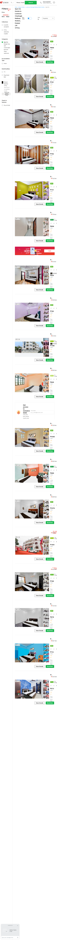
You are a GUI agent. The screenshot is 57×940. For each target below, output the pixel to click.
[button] (9, 9)
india (16, 7)
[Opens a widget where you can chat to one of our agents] (10, 931)
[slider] (2, 15)
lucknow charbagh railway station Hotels (35, 7)
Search (31, 2)
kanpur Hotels (21, 7)
